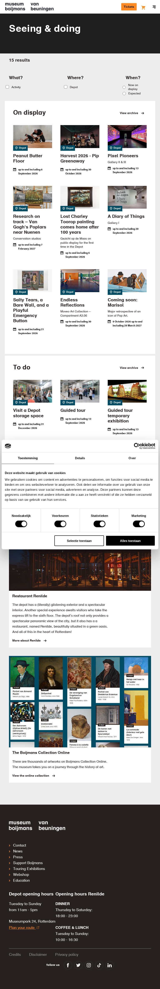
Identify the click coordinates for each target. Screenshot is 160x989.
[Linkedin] (109, 965)
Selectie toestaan (79, 540)
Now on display (133, 87)
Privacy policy (66, 955)
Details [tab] (80, 458)
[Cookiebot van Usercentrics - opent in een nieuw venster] (137, 446)
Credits (15, 955)
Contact (19, 845)
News (17, 851)
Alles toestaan (130, 540)
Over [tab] (132, 458)
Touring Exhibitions (29, 869)
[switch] (60, 524)
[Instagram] (89, 965)
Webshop (21, 875)
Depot (74, 87)
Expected (134, 93)
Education (21, 880)
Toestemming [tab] (28, 458)
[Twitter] (78, 965)
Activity (16, 87)
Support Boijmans (28, 863)
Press (18, 857)
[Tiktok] (99, 965)
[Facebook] (68, 965)
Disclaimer (38, 955)
